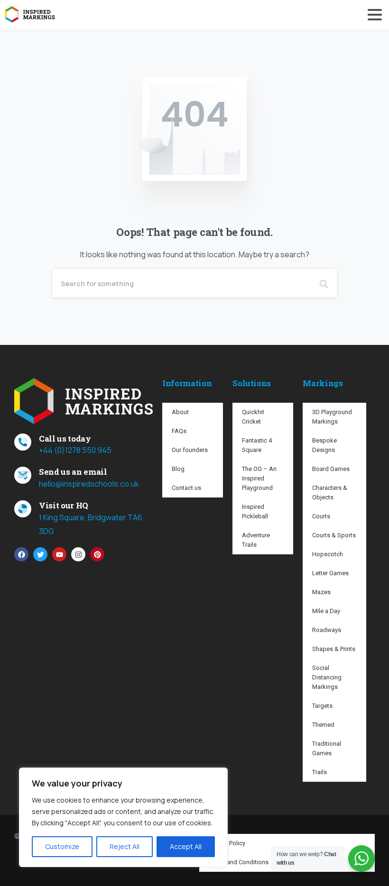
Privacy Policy (227, 843)
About (180, 412)
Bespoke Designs (324, 445)
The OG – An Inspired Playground (259, 478)
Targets (322, 705)
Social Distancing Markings (327, 677)
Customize (62, 846)
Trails (319, 772)
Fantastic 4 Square (257, 445)
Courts (321, 516)
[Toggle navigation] (374, 15)
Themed (323, 724)
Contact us (186, 487)
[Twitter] (40, 554)
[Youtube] (59, 554)
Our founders (190, 449)
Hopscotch (327, 554)
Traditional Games (326, 748)
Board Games (331, 468)
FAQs (179, 430)
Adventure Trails (256, 540)
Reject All (124, 846)
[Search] (324, 283)
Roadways (326, 629)
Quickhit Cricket (253, 416)
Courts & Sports (334, 535)
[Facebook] (21, 554)
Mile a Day (326, 611)
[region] (123, 817)
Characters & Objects (329, 492)
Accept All (186, 846)
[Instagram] (78, 554)
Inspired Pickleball (255, 511)
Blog (178, 468)
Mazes (321, 592)
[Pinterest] (97, 554)
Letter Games (330, 573)
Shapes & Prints (333, 648)
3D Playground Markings (332, 416)
